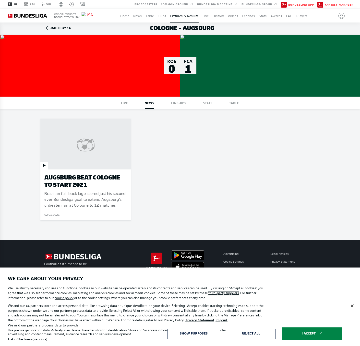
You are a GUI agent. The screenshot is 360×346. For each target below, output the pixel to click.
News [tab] (149, 103)
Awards (276, 15)
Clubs (162, 15)
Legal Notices (279, 254)
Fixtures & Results (184, 15)
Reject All (251, 333)
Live (206, 15)
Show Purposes (194, 333)
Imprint (222, 320)
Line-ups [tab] (178, 103)
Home (124, 15)
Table (150, 15)
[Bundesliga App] (284, 4)
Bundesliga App (301, 4)
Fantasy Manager (339, 4)
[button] (340, 15)
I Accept (309, 333)
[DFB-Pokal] (61, 4)
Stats (263, 15)
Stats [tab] (208, 103)
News (137, 15)
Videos (233, 15)
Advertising (231, 254)
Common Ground (175, 4)
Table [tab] (234, 103)
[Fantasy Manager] (320, 4)
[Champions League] (71, 4)
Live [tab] (124, 103)
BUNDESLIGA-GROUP (257, 4)
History (218, 15)
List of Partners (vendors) (27, 339)
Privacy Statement (282, 261)
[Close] (352, 306)
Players (302, 15)
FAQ (289, 15)
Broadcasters (145, 4)
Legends (248, 15)
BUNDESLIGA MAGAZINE (215, 4)
